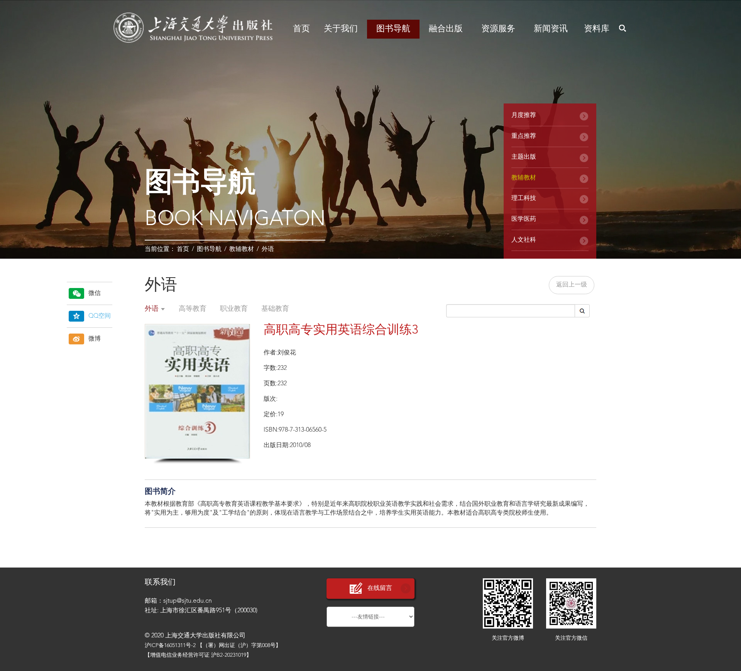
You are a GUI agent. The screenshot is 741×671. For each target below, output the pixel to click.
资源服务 (498, 29)
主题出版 (523, 157)
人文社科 (523, 240)
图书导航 (393, 29)
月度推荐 (523, 115)
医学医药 (523, 219)
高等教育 (192, 308)
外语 (268, 249)
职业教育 (234, 308)
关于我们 (341, 29)
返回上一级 (571, 285)
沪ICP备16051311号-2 (170, 645)
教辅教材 (241, 249)
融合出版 (446, 29)
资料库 (596, 29)
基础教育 (275, 308)
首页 (301, 29)
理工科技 (523, 198)
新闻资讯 (551, 29)
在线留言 (379, 588)
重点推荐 (523, 136)
